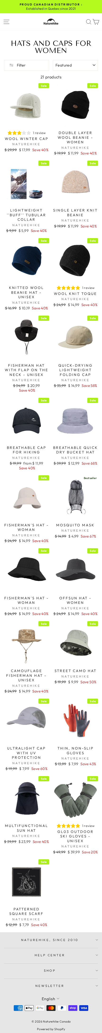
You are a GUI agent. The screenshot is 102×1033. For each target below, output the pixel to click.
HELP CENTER (50, 955)
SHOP (50, 970)
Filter (21, 65)
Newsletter (50, 986)
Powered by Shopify (51, 1029)
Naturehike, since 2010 (49, 940)
